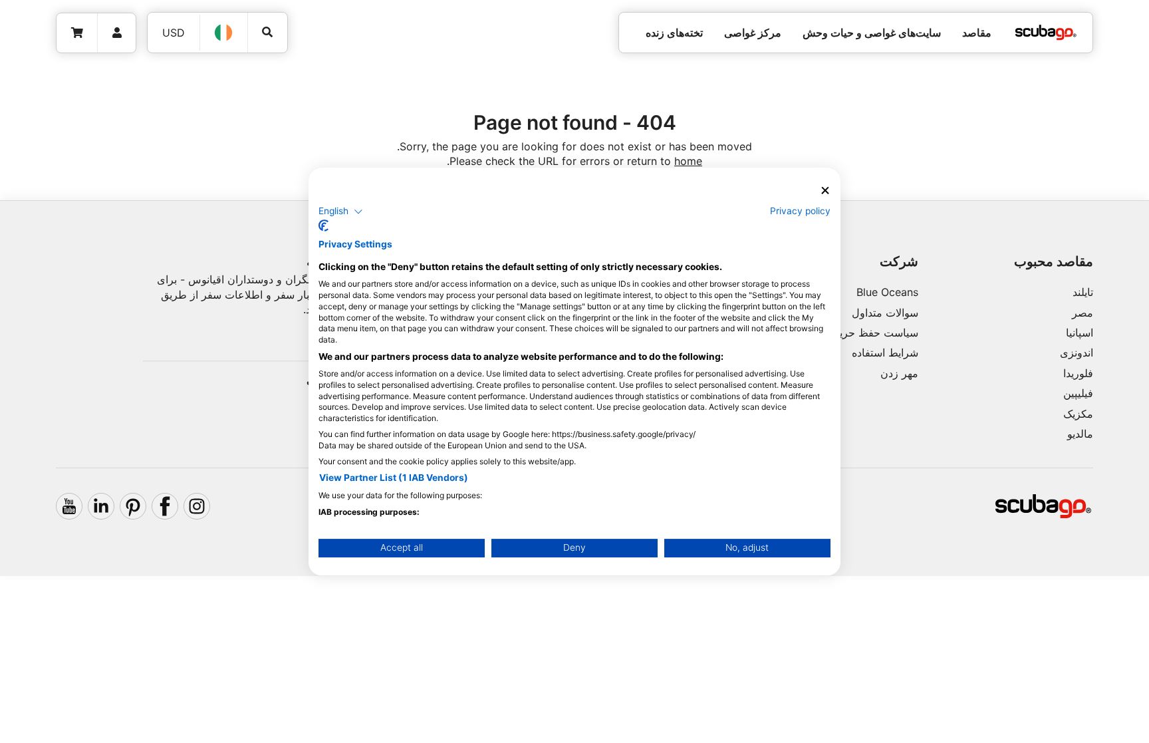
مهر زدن (899, 373)
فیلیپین (1078, 393)
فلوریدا (1078, 373)
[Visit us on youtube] (69, 506)
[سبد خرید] (77, 33)
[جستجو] (267, 32)
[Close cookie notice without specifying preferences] (825, 190)
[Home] (1046, 33)
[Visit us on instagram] (197, 506)
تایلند (1083, 292)
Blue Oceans (887, 292)
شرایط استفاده (885, 352)
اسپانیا (1079, 332)
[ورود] (117, 33)
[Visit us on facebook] (165, 506)
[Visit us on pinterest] (133, 506)
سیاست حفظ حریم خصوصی (854, 332)
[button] (341, 212)
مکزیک (1078, 413)
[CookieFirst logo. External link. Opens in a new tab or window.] (323, 225)
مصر (1082, 312)
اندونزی (1076, 352)
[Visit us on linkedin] (101, 506)
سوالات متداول (885, 312)
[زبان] (224, 33)
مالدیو (1080, 433)
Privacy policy (800, 211)
